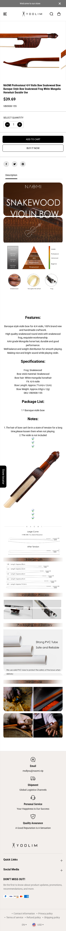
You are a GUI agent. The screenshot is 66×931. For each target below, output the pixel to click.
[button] (5, 14)
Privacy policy (45, 913)
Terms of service (14, 917)
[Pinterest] (23, 164)
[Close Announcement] (60, 3)
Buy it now (33, 148)
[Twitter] (14, 164)
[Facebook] (6, 164)
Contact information (24, 913)
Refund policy (34, 917)
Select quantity (13, 117)
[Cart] (59, 14)
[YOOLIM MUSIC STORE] (32, 14)
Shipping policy (52, 917)
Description (11, 175)
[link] (33, 896)
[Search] (51, 14)
